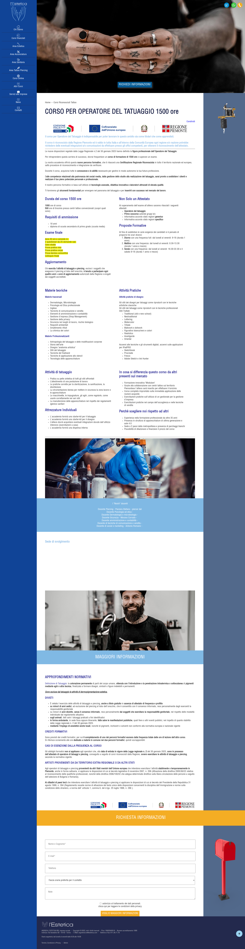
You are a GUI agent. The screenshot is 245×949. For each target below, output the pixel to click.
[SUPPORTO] (233, 7)
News (18, 102)
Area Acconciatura (18, 54)
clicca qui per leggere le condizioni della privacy (120, 906)
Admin (66, 943)
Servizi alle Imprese (18, 94)
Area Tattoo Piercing (18, 70)
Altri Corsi (18, 86)
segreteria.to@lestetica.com (88, 933)
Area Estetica (18, 46)
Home (47, 103)
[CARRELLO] (226, 7)
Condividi (191, 122)
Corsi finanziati (18, 38)
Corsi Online (18, 78)
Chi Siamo (18, 30)
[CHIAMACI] (239, 7)
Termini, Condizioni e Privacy (51, 943)
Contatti (18, 110)
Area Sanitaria (18, 62)
